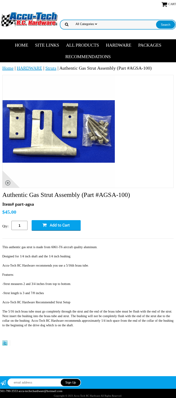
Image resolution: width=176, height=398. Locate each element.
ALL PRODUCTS (82, 45)
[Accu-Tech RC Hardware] (29, 18)
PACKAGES (149, 45)
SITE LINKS (47, 45)
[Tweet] (5, 344)
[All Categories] (118, 23)
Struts (50, 68)
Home (21, 45)
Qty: (5, 226)
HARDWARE (118, 45)
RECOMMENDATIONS (88, 56)
